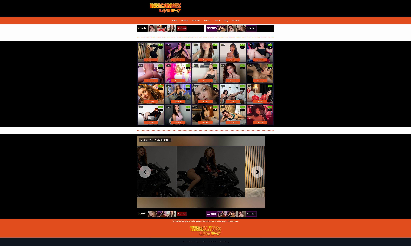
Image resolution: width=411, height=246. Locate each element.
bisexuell (196, 20)
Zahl (216, 20)
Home (174, 20)
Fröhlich (184, 20)
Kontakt (235, 20)
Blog (226, 20)
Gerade (207, 20)
